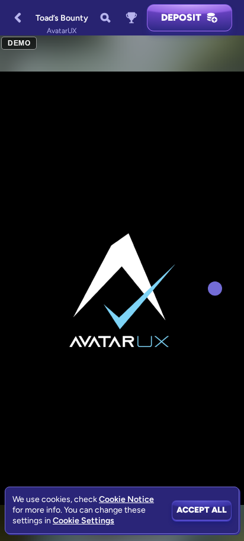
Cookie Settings (83, 521)
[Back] (17, 17)
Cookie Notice (126, 499)
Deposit (181, 17)
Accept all (201, 510)
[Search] (105, 17)
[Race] (131, 17)
